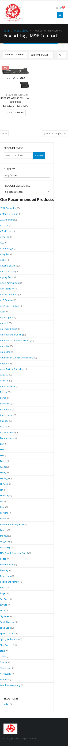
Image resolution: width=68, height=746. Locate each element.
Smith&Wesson (7, 622)
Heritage (4, 478)
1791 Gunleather (8, 208)
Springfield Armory (9, 639)
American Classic (8, 328)
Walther (4, 679)
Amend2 (4, 323)
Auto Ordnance (7, 386)
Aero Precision (7, 271)
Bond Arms (5, 409)
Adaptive (4, 254)
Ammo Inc (5, 351)
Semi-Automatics (21, 95)
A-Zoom (4, 225)
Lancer (3, 530)
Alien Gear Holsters (9, 305)
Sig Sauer (4, 616)
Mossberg (5, 547)
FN (1, 455)
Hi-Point (4, 484)
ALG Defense (6, 300)
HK (1, 489)
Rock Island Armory (9, 581)
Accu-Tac (4, 236)
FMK (2, 449)
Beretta (3, 392)
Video (6, 704)
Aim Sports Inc (7, 288)
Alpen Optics (6, 317)
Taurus (3, 662)
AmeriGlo (5, 346)
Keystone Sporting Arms (12, 524)
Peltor (3, 558)
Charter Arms (6, 415)
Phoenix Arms (7, 564)
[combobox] (27, 175)
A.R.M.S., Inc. (6, 231)
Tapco (3, 656)
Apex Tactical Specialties (12, 369)
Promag (4, 570)
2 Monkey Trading (9, 213)
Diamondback (7, 438)
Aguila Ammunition (9, 282)
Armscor (4, 380)
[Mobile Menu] (60, 15)
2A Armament (7, 219)
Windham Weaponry (10, 685)
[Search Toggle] (56, 8)
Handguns (8, 95)
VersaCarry (5, 673)
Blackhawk (5, 403)
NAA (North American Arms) (14, 553)
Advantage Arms (8, 265)
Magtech (4, 541)
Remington (5, 576)
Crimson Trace (7, 432)
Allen (2, 311)
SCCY (2, 610)
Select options (15, 112)
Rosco (3, 587)
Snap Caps (5, 627)
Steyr (2, 650)
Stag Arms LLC (7, 645)
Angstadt (4, 363)
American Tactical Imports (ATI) (15, 340)
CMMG (3, 426)
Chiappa (4, 420)
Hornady (4, 495)
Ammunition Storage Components (17, 357)
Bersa (3, 397)
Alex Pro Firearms (9, 294)
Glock (3, 466)
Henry (3, 472)
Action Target (6, 248)
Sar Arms (4, 599)
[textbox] (27, 175)
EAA (2, 443)
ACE (2, 242)
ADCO (3, 259)
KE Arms (4, 512)
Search (39, 155)
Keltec (3, 518)
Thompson (5, 668)
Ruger (3, 593)
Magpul (4, 535)
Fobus (3, 461)
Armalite (4, 374)
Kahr (2, 507)
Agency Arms (6, 277)
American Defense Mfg (11, 334)
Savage (3, 604)
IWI (1, 501)
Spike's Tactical (7, 633)
